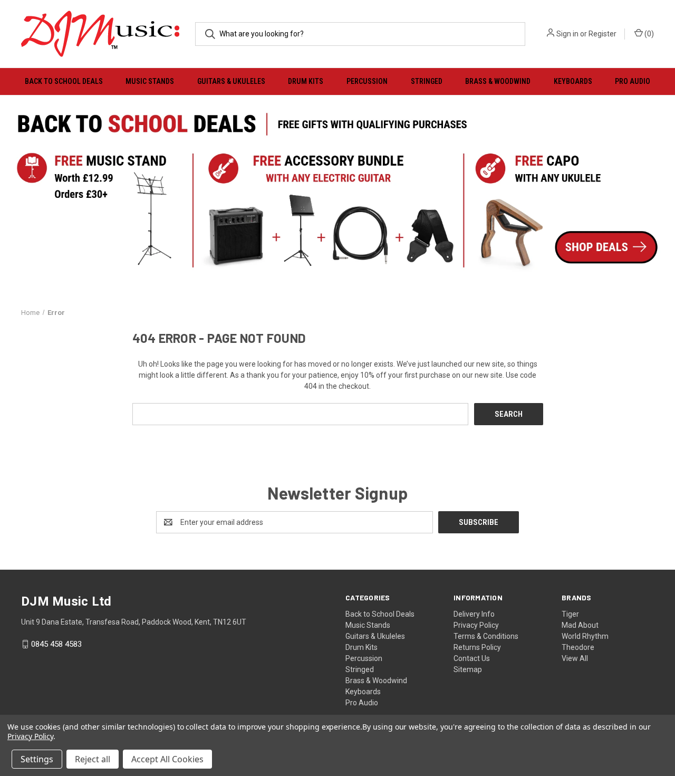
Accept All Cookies (167, 759)
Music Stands (150, 81)
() (648, 34)
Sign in (567, 34)
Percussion (367, 81)
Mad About (580, 625)
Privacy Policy (476, 625)
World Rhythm (585, 636)
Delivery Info (474, 614)
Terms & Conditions (486, 636)
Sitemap (468, 669)
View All (575, 658)
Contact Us (472, 658)
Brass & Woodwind (498, 81)
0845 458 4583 (56, 644)
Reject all (92, 759)
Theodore (578, 647)
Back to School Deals (64, 81)
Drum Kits (305, 81)
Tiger (570, 614)
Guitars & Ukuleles (231, 81)
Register (602, 34)
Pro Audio (632, 81)
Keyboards (573, 81)
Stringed (426, 81)
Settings (37, 759)
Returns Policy (477, 647)
